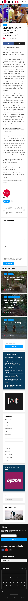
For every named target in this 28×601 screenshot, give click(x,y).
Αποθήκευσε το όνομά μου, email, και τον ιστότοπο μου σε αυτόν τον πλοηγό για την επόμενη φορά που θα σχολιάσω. (13, 259)
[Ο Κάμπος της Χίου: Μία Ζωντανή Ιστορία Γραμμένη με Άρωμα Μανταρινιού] (14, 304)
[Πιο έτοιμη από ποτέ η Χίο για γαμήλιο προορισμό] (14, 281)
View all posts (6, 201)
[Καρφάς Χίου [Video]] (14, 327)
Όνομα (4, 241)
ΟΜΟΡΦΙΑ (7, 448)
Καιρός (5, 182)
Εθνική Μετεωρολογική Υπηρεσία (10, 180)
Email (4, 246)
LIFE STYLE (8, 419)
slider (5, 274)
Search (14, 346)
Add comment (7, 40)
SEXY (6, 422)
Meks (15, 597)
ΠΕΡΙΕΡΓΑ (7, 451)
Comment (5, 224)
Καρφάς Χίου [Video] (10, 367)
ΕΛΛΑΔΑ (5, 24)
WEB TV (7, 431)
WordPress (23, 597)
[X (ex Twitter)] (10, 549)
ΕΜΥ (20, 180)
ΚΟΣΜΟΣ (7, 443)
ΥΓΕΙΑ (6, 460)
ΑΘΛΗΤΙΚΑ (8, 434)
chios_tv (6, 38)
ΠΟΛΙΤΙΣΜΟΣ (11, 297)
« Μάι (2, 591)
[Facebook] (2, 549)
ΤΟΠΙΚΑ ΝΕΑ (11, 274)
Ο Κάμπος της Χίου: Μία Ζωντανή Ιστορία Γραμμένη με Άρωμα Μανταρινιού (12, 363)
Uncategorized (8, 428)
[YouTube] (6, 549)
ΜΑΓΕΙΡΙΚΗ (8, 446)
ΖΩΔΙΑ (7, 440)
